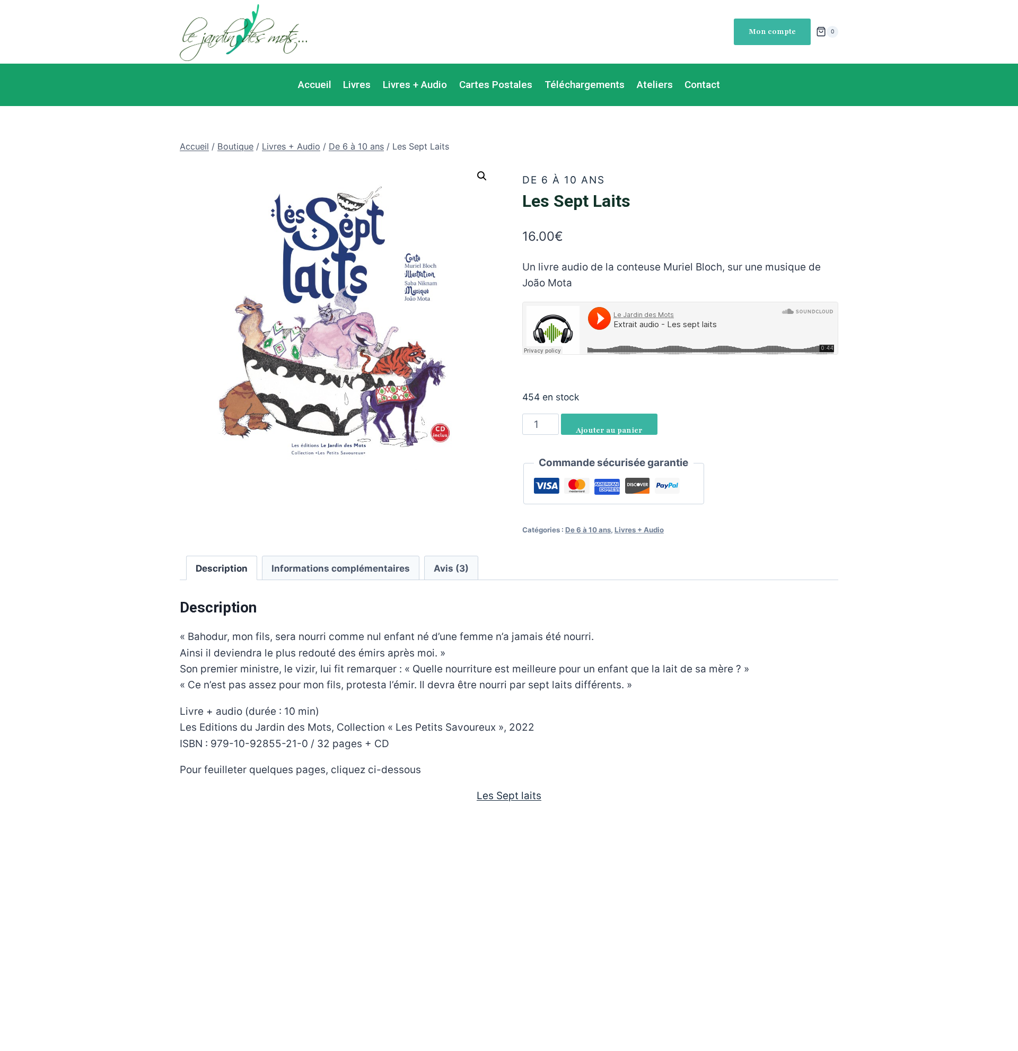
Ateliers (655, 84)
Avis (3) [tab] (451, 568)
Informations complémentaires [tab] (340, 568)
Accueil (314, 84)
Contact (702, 84)
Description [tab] (222, 568)
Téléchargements (585, 84)
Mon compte (772, 32)
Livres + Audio (415, 84)
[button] (482, 176)
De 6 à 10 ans (563, 180)
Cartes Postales (495, 84)
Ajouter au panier (609, 430)
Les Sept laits (509, 796)
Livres (357, 84)
